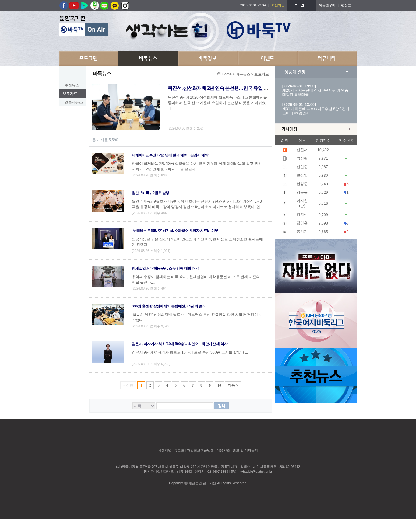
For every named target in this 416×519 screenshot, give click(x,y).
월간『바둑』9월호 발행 (150, 193)
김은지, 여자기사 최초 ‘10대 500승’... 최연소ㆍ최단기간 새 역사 (179, 344)
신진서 (302, 150)
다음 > (233, 385)
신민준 (302, 167)
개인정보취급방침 (200, 450)
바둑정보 (208, 58)
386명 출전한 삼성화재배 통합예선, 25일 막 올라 (169, 306)
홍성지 (302, 231)
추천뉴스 (72, 85)
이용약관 (223, 450)
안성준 (302, 184)
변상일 (302, 175)
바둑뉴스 (148, 58)
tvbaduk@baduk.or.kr (256, 471)
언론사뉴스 (74, 102)
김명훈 (302, 223)
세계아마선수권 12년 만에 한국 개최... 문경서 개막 (170, 155)
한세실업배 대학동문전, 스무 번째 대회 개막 (165, 268)
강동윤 (302, 192)
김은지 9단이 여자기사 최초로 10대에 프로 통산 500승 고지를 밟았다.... (190, 352)
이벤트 (268, 58)
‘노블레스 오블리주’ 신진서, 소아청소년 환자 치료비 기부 (175, 230)
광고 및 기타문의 (245, 450)
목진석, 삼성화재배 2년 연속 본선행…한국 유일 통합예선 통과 (230, 88)
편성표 (346, 5)
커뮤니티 (327, 58)
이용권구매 (327, 5)
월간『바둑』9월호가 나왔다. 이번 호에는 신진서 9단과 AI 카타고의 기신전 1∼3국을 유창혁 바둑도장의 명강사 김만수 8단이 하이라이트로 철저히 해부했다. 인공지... (197, 206)
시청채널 (164, 450)
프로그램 (88, 58)
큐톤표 (179, 450)
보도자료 (70, 94)
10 (219, 385)
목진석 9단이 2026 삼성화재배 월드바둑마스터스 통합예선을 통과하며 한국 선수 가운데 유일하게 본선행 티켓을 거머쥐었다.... (217, 102)
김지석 (302, 214)
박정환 (302, 158)
